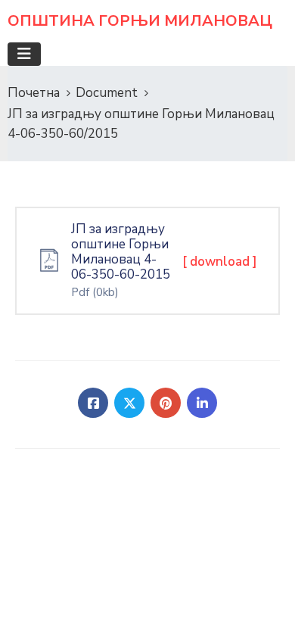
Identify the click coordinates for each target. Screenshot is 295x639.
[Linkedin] (202, 403)
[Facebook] (93, 403)
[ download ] (219, 261)
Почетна (34, 92)
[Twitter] (129, 403)
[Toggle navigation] (24, 54)
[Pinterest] (166, 403)
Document (107, 92)
